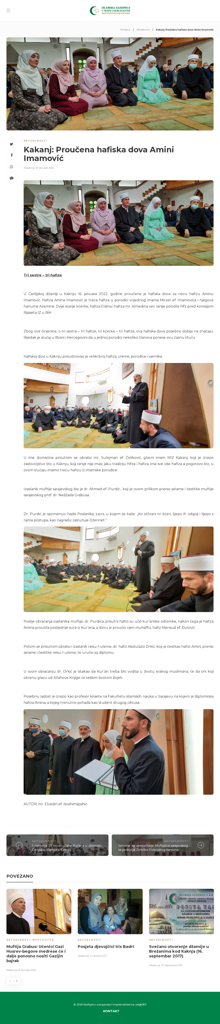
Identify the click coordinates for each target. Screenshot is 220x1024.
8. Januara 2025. (27, 970)
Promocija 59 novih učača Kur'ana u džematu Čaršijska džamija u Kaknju (67, 848)
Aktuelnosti (143, 29)
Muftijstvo (43, 939)
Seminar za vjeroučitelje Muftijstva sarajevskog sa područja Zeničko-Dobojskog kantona (153, 848)
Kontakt (111, 1011)
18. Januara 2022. (45, 167)
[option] (39, 931)
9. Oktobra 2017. (98, 955)
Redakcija (29, 167)
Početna (125, 29)
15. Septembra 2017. (172, 965)
